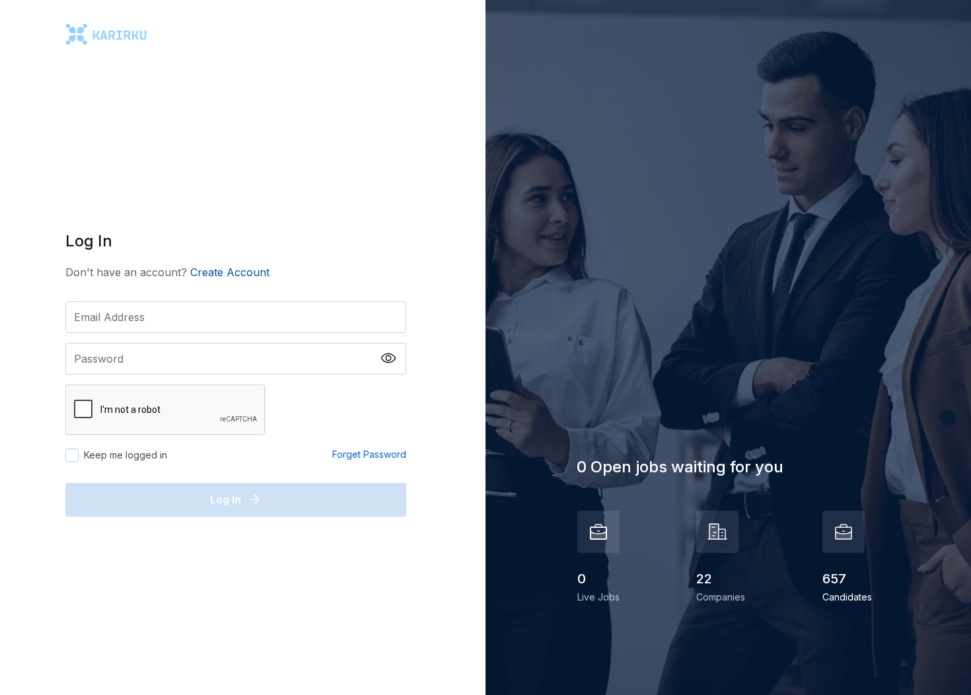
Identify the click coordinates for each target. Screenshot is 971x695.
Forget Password (369, 454)
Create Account (230, 272)
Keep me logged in (125, 454)
